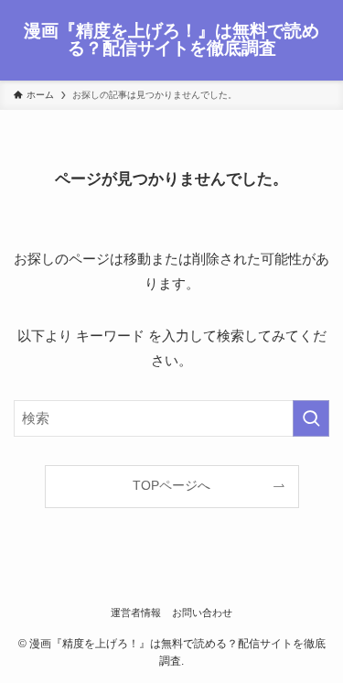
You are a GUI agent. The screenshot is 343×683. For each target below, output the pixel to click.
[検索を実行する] (311, 418)
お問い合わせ (202, 612)
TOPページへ (171, 486)
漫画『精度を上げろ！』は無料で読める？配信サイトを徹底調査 (171, 40)
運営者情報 (136, 612)
